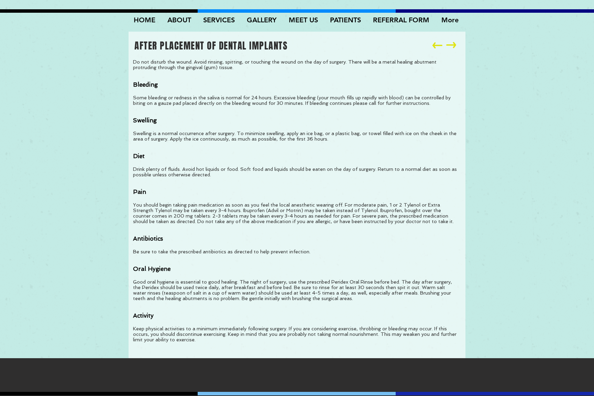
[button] (263, 20)
